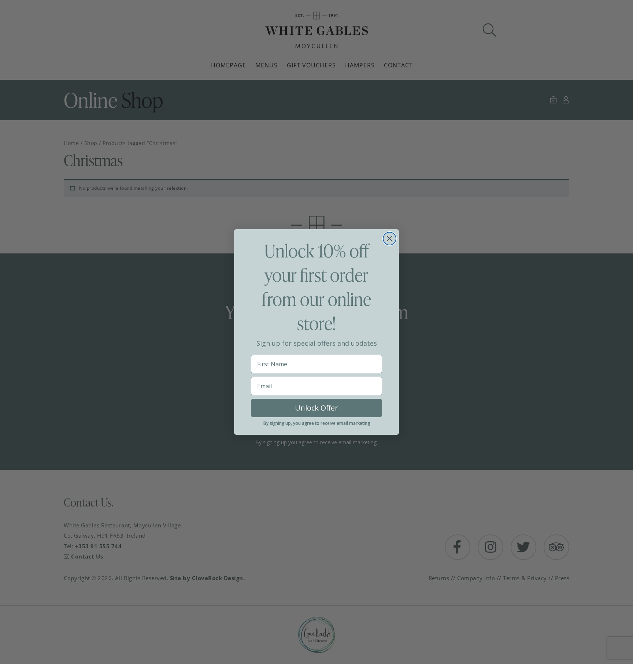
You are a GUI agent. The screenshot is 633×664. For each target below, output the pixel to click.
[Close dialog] (389, 238)
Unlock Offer (316, 408)
